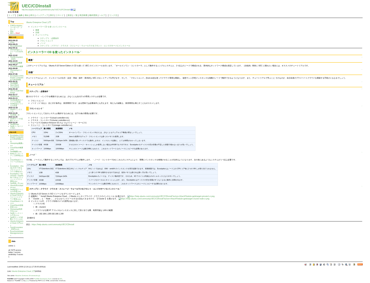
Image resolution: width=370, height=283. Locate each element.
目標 (37, 32)
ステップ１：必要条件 (49, 38)
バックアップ (42, 15)
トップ (12, 15)
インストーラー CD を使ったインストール (48, 27)
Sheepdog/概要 (16, 63)
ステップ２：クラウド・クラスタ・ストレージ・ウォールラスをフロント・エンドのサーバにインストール (85, 46)
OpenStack (14, 85)
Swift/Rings (14, 124)
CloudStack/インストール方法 (16, 162)
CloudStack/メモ (16, 202)
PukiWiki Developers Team (42, 279)
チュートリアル (42, 35)
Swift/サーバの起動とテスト (16, 119)
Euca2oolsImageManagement (16, 233)
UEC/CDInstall (36, 5)
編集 (21, 15)
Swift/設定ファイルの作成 (16, 105)
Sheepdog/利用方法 (16, 210)
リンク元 (113, 15)
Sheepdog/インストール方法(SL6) (16, 51)
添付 (52, 15)
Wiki (11, 31)
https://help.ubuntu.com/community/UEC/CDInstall (53, 224)
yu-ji (27, 280)
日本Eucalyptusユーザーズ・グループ (16, 27)
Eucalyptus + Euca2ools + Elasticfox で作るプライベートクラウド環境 (16, 177)
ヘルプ (102, 15)
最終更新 (93, 15)
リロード (60, 15)
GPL (60, 279)
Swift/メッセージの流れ (16, 127)
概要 (37, 30)
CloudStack (14, 87)
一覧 (76, 15)
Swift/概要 (14, 83)
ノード (43, 43)
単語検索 (83, 15)
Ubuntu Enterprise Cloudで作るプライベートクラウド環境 (16, 196)
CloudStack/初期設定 (16, 206)
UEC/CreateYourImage (16, 92)
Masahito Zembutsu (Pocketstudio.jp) (27, 275)
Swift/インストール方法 (16, 214)
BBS (12, 33)
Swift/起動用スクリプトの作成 (16, 101)
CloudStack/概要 (16, 66)
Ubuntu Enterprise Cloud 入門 (16, 223)
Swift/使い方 (15, 115)
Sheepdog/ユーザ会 (16, 71)
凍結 (26, 15)
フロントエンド (46, 41)
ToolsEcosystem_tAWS (16, 58)
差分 (32, 15)
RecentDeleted (16, 46)
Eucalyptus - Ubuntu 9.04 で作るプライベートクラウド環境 (17, 168)
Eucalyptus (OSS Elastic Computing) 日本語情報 (16, 77)
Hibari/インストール (16, 110)
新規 (70, 15)
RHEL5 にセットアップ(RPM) (16, 156)
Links (12, 42)
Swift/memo (14, 96)
